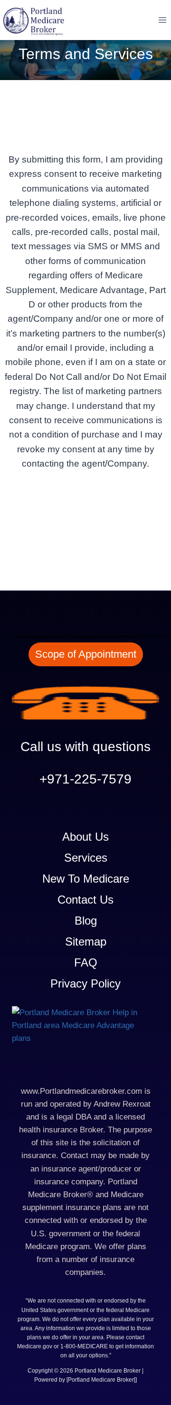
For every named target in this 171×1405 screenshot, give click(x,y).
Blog (86, 920)
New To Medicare (85, 878)
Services (85, 857)
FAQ (85, 962)
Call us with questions (85, 746)
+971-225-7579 (85, 779)
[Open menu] (162, 19)
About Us (85, 836)
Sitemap (85, 941)
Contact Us (85, 899)
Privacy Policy (85, 983)
